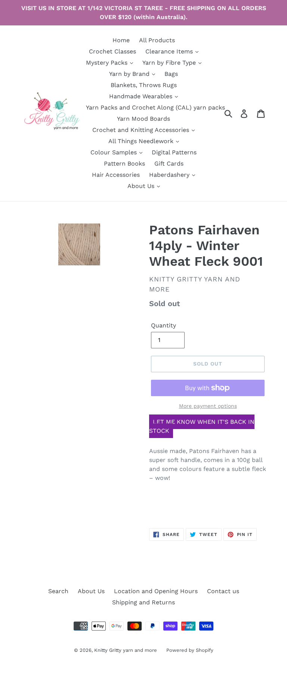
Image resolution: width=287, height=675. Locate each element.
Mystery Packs (107, 62)
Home (121, 40)
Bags (171, 73)
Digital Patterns (174, 152)
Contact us (223, 591)
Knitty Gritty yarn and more (125, 650)
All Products (157, 40)
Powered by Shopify (189, 650)
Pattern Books (124, 163)
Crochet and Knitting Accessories (141, 129)
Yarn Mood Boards (143, 118)
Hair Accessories (116, 174)
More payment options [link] (208, 406)
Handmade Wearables (141, 96)
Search (58, 591)
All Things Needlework (141, 141)
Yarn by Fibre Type (170, 62)
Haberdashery (170, 174)
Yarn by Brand (130, 73)
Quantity (163, 325)
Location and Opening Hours (156, 591)
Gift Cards (168, 163)
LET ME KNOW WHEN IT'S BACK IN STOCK (201, 426)
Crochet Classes (112, 51)
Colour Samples (114, 152)
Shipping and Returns (143, 602)
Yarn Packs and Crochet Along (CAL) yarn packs (155, 107)
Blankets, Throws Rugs (144, 85)
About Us (141, 185)
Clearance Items (170, 51)
